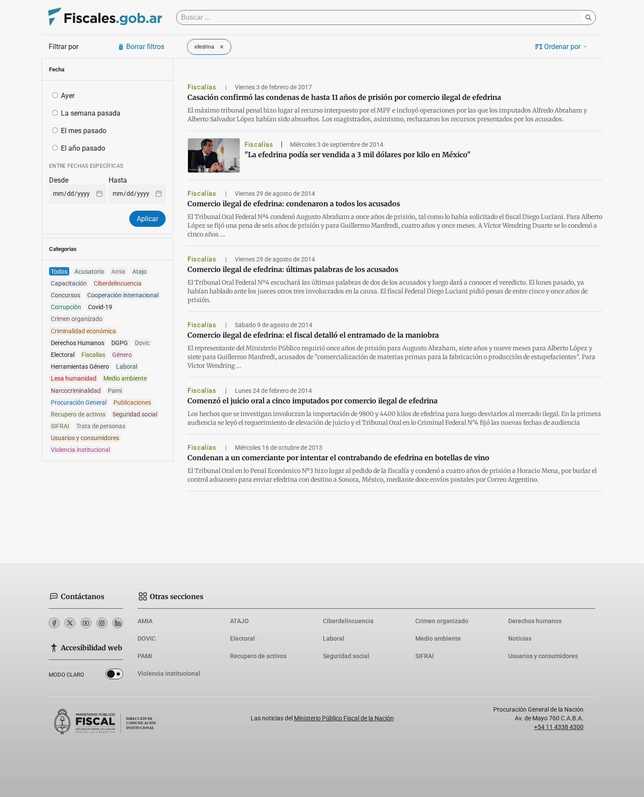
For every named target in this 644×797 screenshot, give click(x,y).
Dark (114, 676)
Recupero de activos (258, 655)
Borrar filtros (145, 46)
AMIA (145, 620)
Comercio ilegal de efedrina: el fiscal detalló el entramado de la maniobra (313, 335)
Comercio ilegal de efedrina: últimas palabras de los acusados (293, 269)
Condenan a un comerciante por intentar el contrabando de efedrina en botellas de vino (338, 457)
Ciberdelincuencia (348, 620)
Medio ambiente (438, 638)
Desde (58, 180)
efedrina (204, 47)
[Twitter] (69, 622)
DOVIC (147, 638)
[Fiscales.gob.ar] (105, 17)
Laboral (333, 638)
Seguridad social (346, 655)
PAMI (145, 655)
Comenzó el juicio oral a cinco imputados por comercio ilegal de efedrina (313, 400)
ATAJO (239, 620)
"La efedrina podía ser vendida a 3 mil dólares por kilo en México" (357, 154)
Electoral (242, 638)
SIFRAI (424, 655)
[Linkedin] (117, 622)
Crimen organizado (441, 620)
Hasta (118, 180)
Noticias (519, 638)
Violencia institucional (169, 673)
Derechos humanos (535, 620)
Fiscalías (203, 87)
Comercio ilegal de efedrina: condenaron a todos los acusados (294, 203)
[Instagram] (101, 622)
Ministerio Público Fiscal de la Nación (344, 718)
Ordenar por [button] (562, 46)
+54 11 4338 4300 (559, 726)
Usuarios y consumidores (543, 655)
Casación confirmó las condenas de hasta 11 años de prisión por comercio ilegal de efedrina (344, 97)
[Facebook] (54, 622)
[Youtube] (86, 622)
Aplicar (147, 219)
